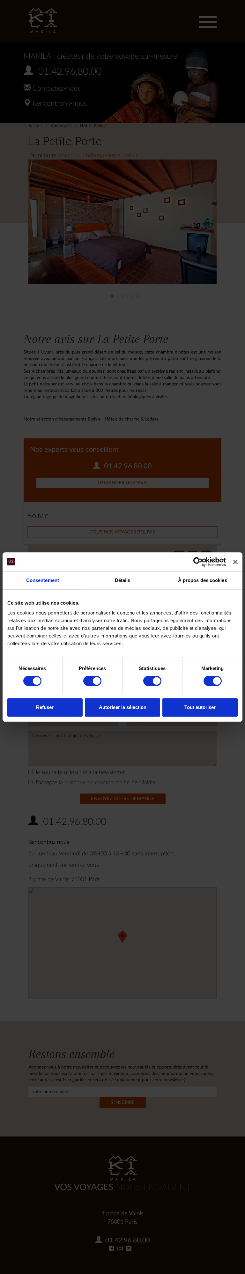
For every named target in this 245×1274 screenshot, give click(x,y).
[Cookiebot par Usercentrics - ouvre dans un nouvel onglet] (198, 562)
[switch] (92, 681)
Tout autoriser (200, 707)
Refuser (45, 707)
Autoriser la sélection (122, 707)
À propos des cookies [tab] (202, 580)
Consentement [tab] (42, 580)
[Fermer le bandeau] (235, 562)
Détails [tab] (122, 580)
